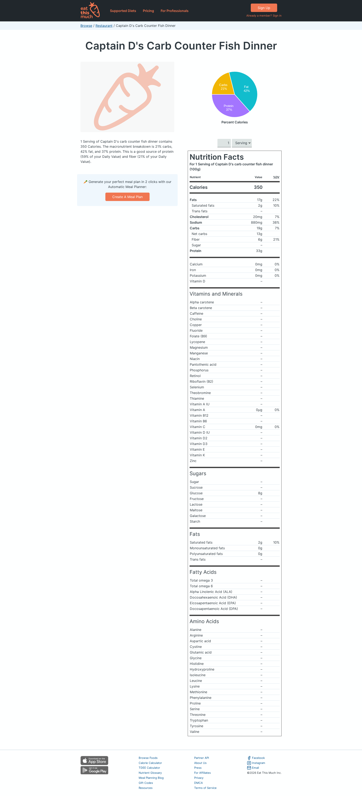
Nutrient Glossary (150, 772)
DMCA (198, 782)
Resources (146, 787)
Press (198, 767)
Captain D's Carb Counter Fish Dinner (181, 45)
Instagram (258, 763)
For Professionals (175, 11)
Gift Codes (146, 782)
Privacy (198, 777)
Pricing (148, 11)
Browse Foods (148, 757)
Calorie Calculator (150, 763)
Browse (86, 25)
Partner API (201, 757)
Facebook (258, 757)
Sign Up (264, 8)
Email (255, 767)
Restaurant (104, 25)
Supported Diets (123, 11)
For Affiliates (202, 772)
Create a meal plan (127, 197)
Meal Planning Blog (151, 777)
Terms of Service (205, 787)
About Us (200, 763)
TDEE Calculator (149, 767)
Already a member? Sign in (264, 15)
